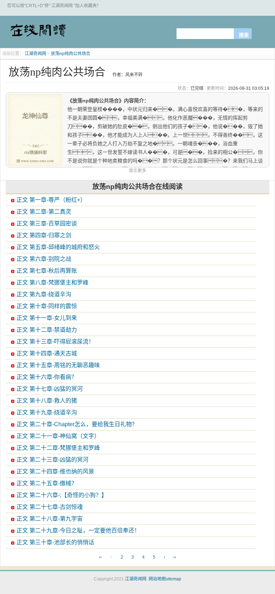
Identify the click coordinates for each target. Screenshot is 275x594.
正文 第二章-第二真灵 (43, 212)
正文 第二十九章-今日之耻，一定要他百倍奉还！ (78, 530)
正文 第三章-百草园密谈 (46, 223)
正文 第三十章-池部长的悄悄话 (55, 542)
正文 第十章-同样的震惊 (46, 306)
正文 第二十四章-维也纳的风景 (55, 471)
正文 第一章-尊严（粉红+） (51, 200)
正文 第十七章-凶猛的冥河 (49, 389)
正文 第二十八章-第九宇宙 (49, 519)
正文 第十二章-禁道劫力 (46, 330)
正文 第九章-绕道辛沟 (43, 294)
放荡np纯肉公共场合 (70, 53)
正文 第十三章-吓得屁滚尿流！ (55, 342)
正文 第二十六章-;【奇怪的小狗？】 (61, 495)
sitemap (173, 578)
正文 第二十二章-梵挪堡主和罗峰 (58, 448)
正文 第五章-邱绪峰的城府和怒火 (58, 247)
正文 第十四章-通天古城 (46, 353)
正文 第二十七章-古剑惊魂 (49, 507)
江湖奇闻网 (37, 33)
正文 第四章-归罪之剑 (43, 235)
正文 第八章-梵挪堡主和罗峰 (52, 282)
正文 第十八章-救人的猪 (46, 401)
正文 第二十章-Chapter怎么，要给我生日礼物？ (77, 424)
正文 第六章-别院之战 (43, 259)
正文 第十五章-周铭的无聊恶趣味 (58, 365)
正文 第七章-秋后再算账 (46, 271)
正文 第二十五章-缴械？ (46, 483)
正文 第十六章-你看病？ (46, 377)
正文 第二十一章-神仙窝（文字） (58, 436)
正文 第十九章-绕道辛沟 (46, 412)
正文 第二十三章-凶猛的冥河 (52, 460)
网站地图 (157, 578)
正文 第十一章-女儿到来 (46, 318)
